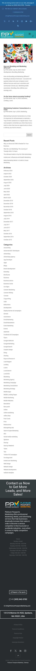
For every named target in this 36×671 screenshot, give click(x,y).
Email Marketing (8, 319)
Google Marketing (9, 343)
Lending (6, 100)
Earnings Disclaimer (18, 642)
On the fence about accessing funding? (17, 96)
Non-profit (7, 406)
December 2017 (8, 221)
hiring (5, 352)
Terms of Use (18, 633)
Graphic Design (8, 349)
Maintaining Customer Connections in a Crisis (17, 109)
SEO (5, 433)
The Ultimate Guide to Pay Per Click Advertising (17, 154)
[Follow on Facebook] (9, 21)
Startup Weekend (9, 445)
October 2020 (8, 176)
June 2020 (7, 188)
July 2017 (7, 224)
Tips (5, 451)
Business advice (8, 280)
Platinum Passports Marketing (15, 662)
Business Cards (8, 283)
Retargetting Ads (9, 427)
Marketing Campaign (10, 382)
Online (5, 409)
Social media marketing (10, 436)
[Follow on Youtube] (26, 21)
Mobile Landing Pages (10, 394)
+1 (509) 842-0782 (19, 599)
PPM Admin (8, 70)
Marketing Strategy (9, 388)
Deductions (7, 304)
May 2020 (7, 191)
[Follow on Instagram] (22, 21)
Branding (14, 72)
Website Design (8, 466)
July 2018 (7, 218)
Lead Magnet (8, 361)
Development (7, 307)
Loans (11, 100)
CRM (5, 301)
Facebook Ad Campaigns (11, 334)
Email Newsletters (9, 322)
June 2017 (7, 227)
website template (9, 472)
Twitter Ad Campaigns (10, 454)
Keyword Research (9, 358)
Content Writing (8, 292)
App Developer (8, 260)
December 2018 (8, 203)
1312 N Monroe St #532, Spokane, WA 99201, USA (18, 614)
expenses (6, 331)
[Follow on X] (4, 21)
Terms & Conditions (18, 629)
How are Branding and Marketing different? (15, 67)
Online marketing (9, 412)
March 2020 (7, 197)
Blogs (5, 265)
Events (6, 328)
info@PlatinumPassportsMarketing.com (17, 16)
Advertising (7, 253)
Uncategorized (8, 457)
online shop (7, 415)
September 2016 (8, 236)
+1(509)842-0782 (18, 12)
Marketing (21, 72)
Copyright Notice (18, 638)
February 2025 (8, 170)
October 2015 (8, 239)
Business (24, 98)
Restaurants (7, 424)
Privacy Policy (18, 624)
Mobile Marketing (9, 397)
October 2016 (8, 233)
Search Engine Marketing (11, 430)
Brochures (7, 275)
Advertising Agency (9, 256)
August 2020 (7, 182)
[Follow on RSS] (18, 26)
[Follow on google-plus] (31, 21)
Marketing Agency (9, 379)
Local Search (7, 370)
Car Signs (6, 286)
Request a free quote (19, 592)
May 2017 (7, 230)
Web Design (7, 463)
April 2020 (7, 194)
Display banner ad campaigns (12, 310)
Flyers (5, 337)
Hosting (6, 355)
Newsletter (7, 403)
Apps (5, 262)
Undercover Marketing (10, 460)
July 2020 (7, 185)
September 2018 (8, 212)
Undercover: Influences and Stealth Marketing (17, 157)
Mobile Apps (7, 391)
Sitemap (26, 662)
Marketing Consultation (11, 385)
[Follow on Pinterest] (17, 21)
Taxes (5, 448)
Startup (6, 442)
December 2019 (8, 200)
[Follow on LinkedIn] (13, 21)
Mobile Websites (8, 400)
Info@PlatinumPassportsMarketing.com (18, 606)
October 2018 (8, 209)
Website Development (10, 469)
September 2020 (8, 179)
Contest (6, 295)
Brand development (9, 268)
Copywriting (7, 298)
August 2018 (7, 215)
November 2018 (8, 206)
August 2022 (7, 173)
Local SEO (7, 373)
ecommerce (7, 316)
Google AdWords (9, 340)
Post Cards (7, 418)
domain (6, 313)
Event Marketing (8, 325)
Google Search (8, 346)
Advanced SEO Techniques (11, 250)
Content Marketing (9, 290)
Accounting (7, 247)
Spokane (6, 439)
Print (5, 421)
